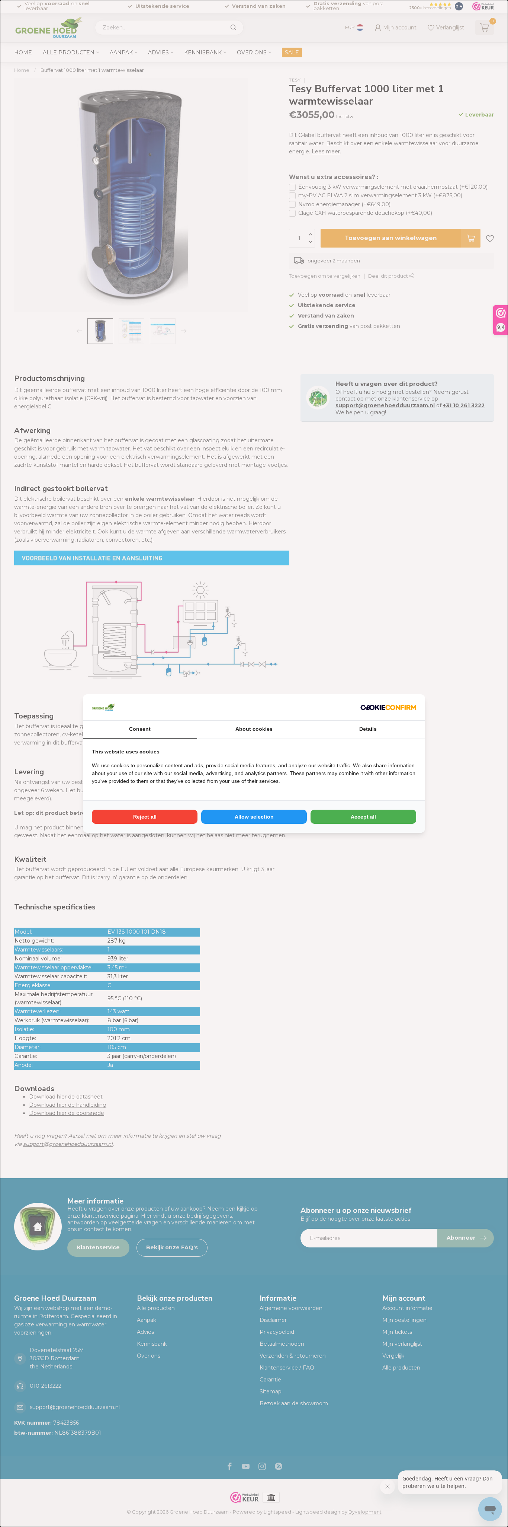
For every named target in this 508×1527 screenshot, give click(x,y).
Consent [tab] (140, 729)
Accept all (363, 817)
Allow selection (254, 817)
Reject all (145, 817)
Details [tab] (368, 729)
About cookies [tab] (254, 729)
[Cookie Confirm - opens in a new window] (388, 707)
